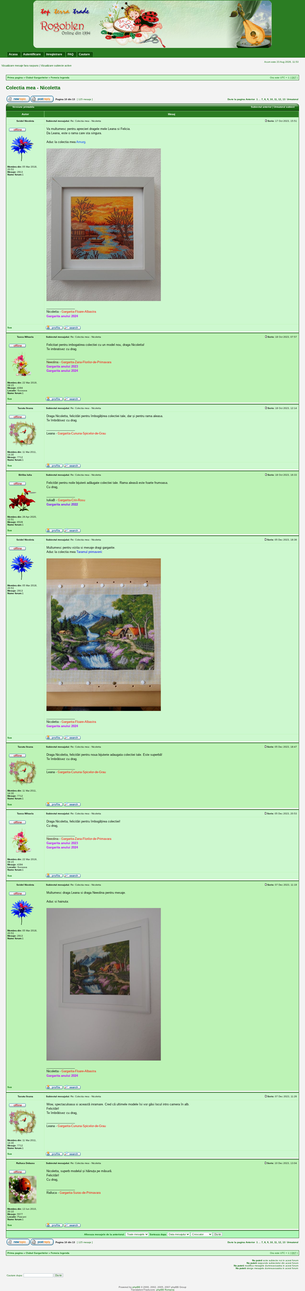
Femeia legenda (60, 77)
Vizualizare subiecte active (56, 65)
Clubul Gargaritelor (37, 77)
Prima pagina (15, 77)
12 (279, 99)
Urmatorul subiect (284, 107)
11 (275, 99)
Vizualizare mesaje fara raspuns (20, 65)
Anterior (250, 99)
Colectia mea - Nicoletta (33, 87)
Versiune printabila (23, 107)
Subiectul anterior (261, 107)
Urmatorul (292, 99)
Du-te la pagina (236, 99)
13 (284, 99)
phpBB (136, 1287)
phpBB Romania (165, 1289)
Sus (9, 327)
